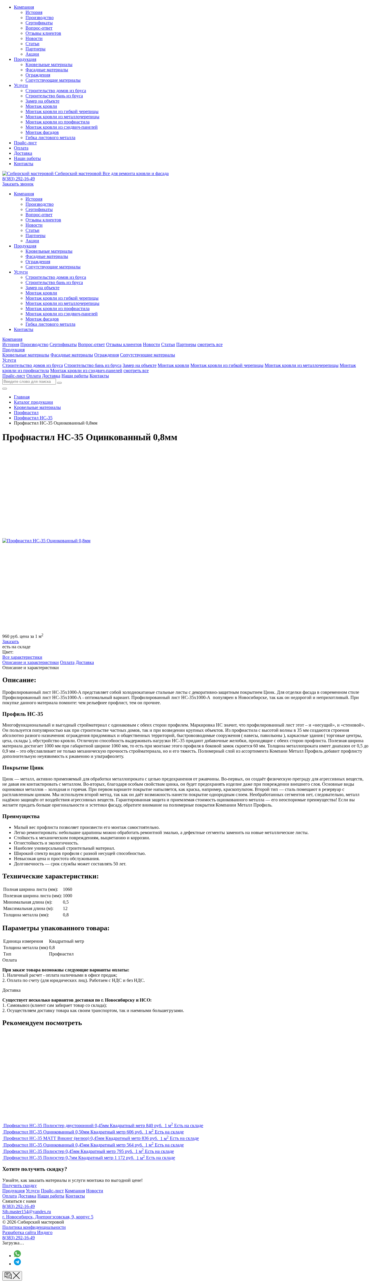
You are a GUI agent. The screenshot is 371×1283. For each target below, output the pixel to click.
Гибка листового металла (50, 137)
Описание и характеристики (30, 662)
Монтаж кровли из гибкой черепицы (62, 111)
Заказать (10, 641)
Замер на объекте (42, 101)
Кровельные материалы (49, 64)
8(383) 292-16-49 (18, 178)
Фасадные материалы (47, 69)
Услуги (21, 85)
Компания (24, 7)
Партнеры (36, 48)
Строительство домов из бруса (56, 90)
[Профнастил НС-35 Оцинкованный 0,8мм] (46, 540)
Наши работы (27, 158)
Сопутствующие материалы (53, 80)
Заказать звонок (18, 183)
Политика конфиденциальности (34, 1227)
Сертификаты (39, 22)
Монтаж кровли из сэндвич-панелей (62, 127)
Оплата (21, 147)
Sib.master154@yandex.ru (26, 1211)
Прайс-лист (25, 142)
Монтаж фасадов (42, 132)
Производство (40, 17)
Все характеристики (22, 657)
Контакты (23, 163)
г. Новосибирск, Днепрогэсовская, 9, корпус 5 (47, 1216)
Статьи (32, 43)
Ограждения (38, 74)
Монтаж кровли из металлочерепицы (62, 116)
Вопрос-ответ (39, 28)
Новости (34, 38)
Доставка (23, 153)
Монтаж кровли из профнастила (58, 121)
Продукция (25, 59)
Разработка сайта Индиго (27, 1232)
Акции (32, 54)
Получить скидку (19, 1185)
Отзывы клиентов (43, 33)
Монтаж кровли (41, 106)
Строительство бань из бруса (54, 95)
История (34, 12)
